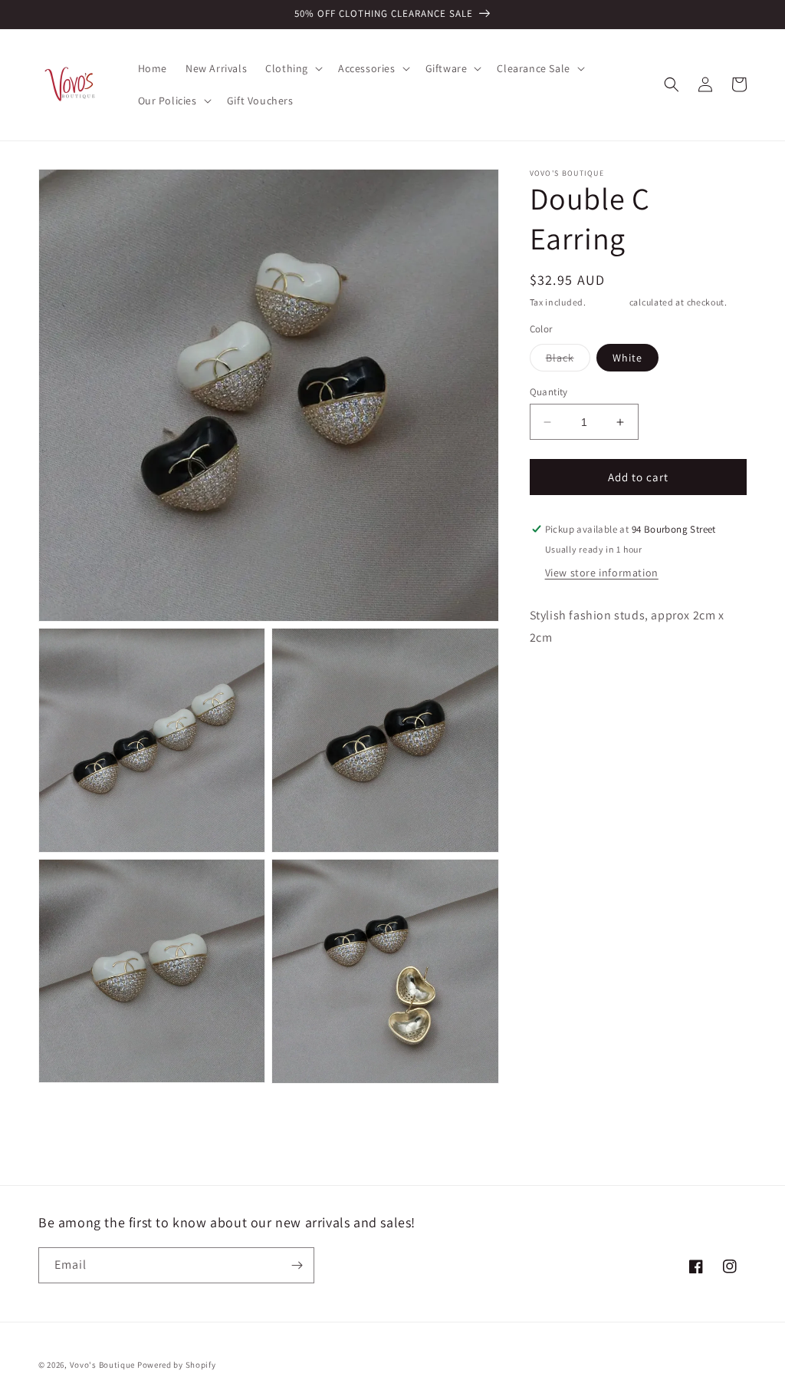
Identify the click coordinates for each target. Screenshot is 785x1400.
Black (568, 360)
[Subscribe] (297, 1265)
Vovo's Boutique (103, 1364)
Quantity (549, 391)
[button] (292, 68)
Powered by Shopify (176, 1364)
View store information (602, 572)
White (627, 358)
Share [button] (561, 685)
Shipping (607, 302)
